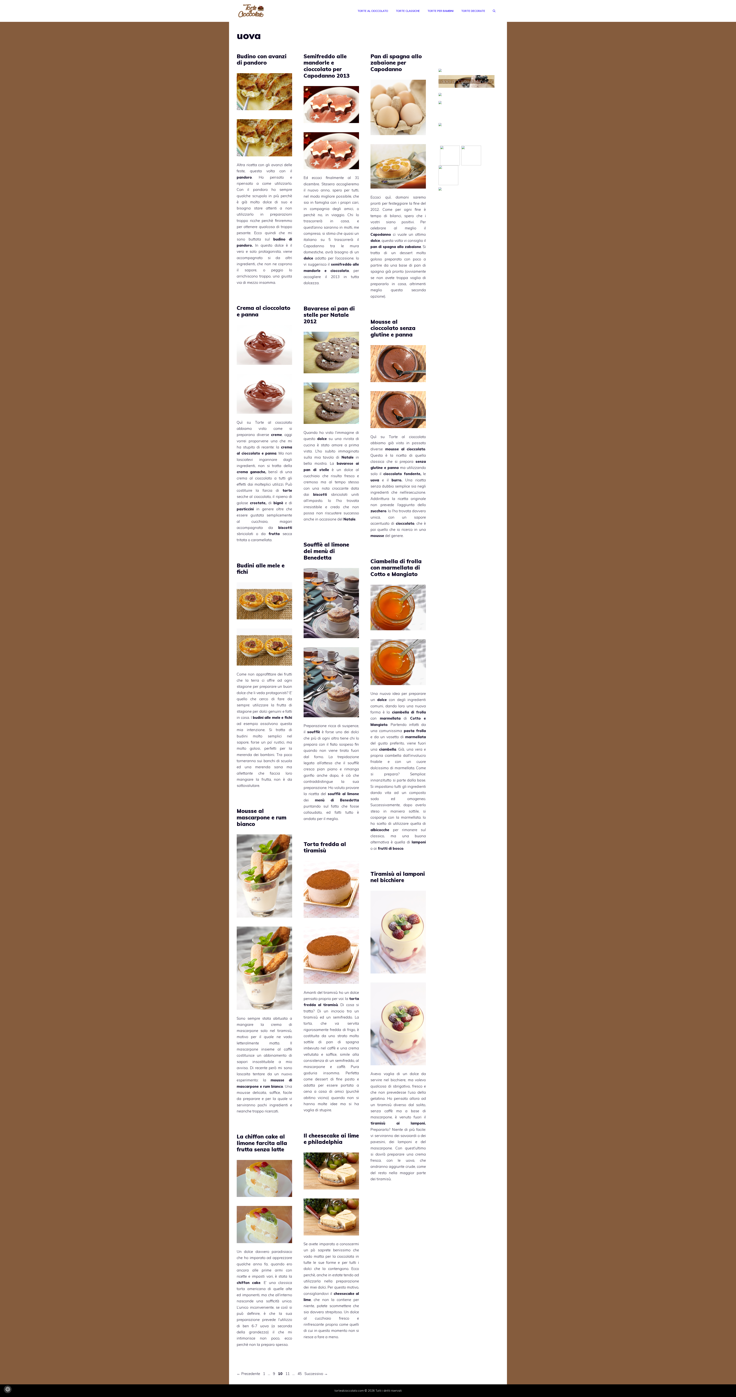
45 (300, 1373)
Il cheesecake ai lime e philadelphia (331, 1138)
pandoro (260, 189)
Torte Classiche (408, 11)
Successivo (316, 1373)
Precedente (248, 1373)
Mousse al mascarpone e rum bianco (261, 817)
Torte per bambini (440, 11)
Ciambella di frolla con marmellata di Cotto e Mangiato (396, 567)
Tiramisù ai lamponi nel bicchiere (397, 877)
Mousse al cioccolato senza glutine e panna (393, 328)
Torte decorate (473, 11)
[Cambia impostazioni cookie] (8, 1389)
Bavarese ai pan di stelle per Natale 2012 (329, 315)
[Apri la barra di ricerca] (494, 11)
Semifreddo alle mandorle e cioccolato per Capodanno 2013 (327, 66)
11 (288, 1373)
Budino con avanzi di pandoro (262, 59)
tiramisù (331, 992)
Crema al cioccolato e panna (263, 311)
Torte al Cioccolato (372, 11)
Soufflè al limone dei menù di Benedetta (326, 551)
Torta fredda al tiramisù (325, 847)
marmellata (403, 768)
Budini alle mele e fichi (261, 568)
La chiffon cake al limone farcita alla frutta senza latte (262, 1143)
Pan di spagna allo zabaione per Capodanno (396, 62)
